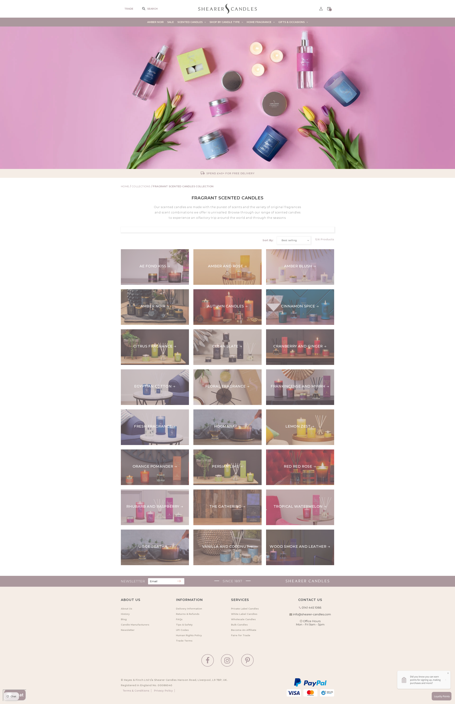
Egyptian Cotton (153, 386)
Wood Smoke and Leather (294, 532)
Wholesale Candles (243, 619)
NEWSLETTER (133, 581)
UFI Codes (182, 630)
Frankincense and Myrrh (293, 371)
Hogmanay (225, 426)
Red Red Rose (280, 451)
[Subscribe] (179, 581)
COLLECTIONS (141, 186)
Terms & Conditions (136, 690)
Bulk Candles (239, 624)
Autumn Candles (225, 306)
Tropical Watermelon (290, 492)
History (125, 614)
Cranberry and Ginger (290, 331)
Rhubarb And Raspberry (152, 506)
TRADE (128, 8)
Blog (124, 619)
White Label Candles (244, 614)
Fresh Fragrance (153, 426)
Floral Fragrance (225, 386)
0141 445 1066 (311, 607)
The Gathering (225, 506)
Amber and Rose (225, 266)
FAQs (179, 619)
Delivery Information (189, 608)
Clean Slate (225, 346)
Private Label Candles (245, 608)
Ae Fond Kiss (153, 266)
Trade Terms (184, 640)
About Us (126, 608)
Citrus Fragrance (153, 346)
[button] (146, 9)
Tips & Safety (184, 624)
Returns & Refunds (187, 614)
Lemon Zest (278, 411)
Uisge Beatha (152, 546)
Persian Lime (225, 466)
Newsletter (128, 630)
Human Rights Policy (189, 635)
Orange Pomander (153, 466)
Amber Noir (152, 306)
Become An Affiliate (243, 630)
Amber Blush (280, 251)
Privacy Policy (163, 690)
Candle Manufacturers (135, 624)
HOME (125, 186)
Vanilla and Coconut (225, 546)
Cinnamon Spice (283, 291)
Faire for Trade (240, 635)
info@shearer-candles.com (312, 614)
